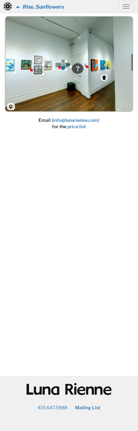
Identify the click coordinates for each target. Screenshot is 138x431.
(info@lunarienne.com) (75, 120)
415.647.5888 (52, 407)
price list (76, 126)
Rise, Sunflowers (42, 7)
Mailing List (87, 407)
